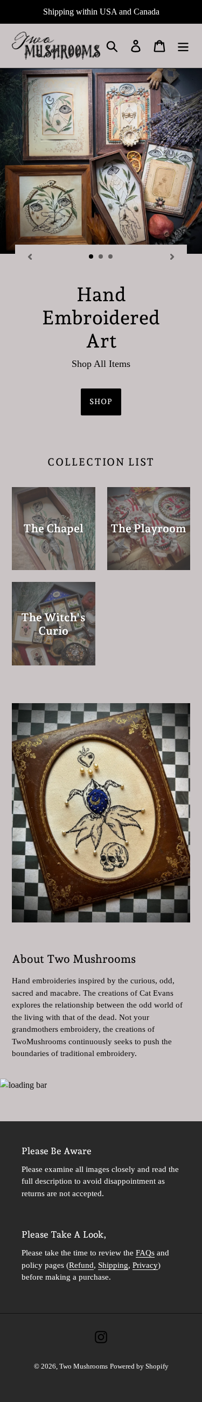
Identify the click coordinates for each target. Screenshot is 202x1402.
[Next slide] (172, 256)
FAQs (145, 1252)
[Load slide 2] (101, 257)
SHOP (101, 401)
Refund (81, 1265)
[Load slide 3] (111, 257)
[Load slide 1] (91, 257)
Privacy (145, 1265)
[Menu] (183, 46)
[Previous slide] (29, 256)
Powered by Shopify (139, 1366)
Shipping (113, 1265)
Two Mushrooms (83, 1366)
